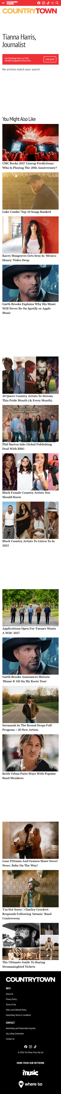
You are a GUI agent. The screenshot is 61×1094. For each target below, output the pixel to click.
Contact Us (10, 1039)
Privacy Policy (11, 999)
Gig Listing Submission (15, 1033)
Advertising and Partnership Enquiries (21, 1028)
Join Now (50, 59)
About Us (9, 994)
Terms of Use (11, 1004)
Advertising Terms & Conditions (18, 1015)
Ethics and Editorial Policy (16, 1010)
